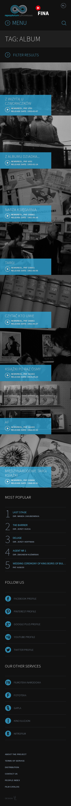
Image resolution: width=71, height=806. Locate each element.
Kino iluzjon (22, 721)
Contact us (11, 774)
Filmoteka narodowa (27, 682)
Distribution (12, 767)
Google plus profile (27, 624)
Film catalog (12, 787)
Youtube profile (24, 637)
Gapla (17, 708)
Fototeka (20, 695)
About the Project (15, 754)
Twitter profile (24, 650)
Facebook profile (25, 598)
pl (63, 6)
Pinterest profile (25, 611)
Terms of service (15, 761)
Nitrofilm (20, 733)
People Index (12, 780)
